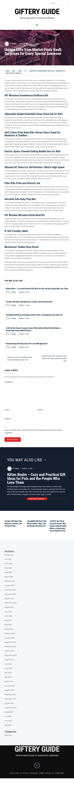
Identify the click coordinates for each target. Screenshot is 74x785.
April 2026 (8, 572)
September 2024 (11, 655)
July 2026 (8, 559)
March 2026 (9, 577)
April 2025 (8, 625)
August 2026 (9, 555)
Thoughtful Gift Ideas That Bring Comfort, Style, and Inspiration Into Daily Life (34, 315)
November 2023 (10, 699)
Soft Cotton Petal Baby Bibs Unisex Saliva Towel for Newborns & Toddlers (32, 134)
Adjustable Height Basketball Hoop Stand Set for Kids (34, 113)
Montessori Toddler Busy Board (22, 246)
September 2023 (11, 708)
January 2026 (9, 585)
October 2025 (9, 598)
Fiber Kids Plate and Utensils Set (22, 183)
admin (14, 43)
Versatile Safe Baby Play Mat (20, 199)
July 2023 (8, 716)
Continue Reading (36, 498)
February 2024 (10, 686)
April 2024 (8, 677)
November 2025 (10, 594)
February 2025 (10, 633)
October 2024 (9, 651)
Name (7, 410)
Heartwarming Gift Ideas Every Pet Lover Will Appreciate (26, 343)
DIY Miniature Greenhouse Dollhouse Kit (26, 95)
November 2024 (10, 646)
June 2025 (8, 616)
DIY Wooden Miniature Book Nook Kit (25, 215)
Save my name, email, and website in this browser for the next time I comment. (33, 431)
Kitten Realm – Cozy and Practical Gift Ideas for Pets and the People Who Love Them (37, 288)
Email (41, 410)
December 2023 (10, 694)
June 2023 (8, 721)
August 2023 (9, 712)
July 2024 (8, 664)
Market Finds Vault (52, 267)
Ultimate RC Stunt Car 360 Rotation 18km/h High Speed (34, 167)
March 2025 (9, 629)
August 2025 (9, 607)
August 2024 (9, 660)
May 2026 (8, 568)
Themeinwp (59, 773)
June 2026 (8, 564)
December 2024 (10, 642)
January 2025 (9, 638)
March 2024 (9, 681)
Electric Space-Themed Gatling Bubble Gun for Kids (33, 151)
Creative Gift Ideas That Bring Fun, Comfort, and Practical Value (29, 302)
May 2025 (8, 620)
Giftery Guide (37, 11)
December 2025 (10, 590)
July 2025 (8, 612)
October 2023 (9, 703)
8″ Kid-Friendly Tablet (16, 231)
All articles (8, 735)
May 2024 (8, 673)
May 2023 (8, 725)
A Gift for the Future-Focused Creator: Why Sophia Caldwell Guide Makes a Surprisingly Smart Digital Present (58, 526)
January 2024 (9, 690)
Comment (9, 382)
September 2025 (11, 603)
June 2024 (8, 668)
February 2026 (10, 581)
